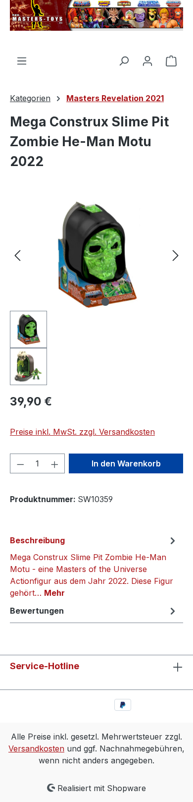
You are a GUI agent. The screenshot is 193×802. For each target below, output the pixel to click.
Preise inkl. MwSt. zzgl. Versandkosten (82, 432)
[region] (96, 292)
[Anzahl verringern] (20, 463)
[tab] (94, 566)
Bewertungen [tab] (37, 611)
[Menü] (22, 60)
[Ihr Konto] (147, 60)
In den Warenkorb (126, 463)
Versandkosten (36, 748)
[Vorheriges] (17, 255)
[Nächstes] (175, 255)
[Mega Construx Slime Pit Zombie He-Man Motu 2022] (96, 255)
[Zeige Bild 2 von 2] (105, 302)
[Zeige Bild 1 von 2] (87, 302)
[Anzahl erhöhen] (55, 463)
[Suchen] (124, 60)
